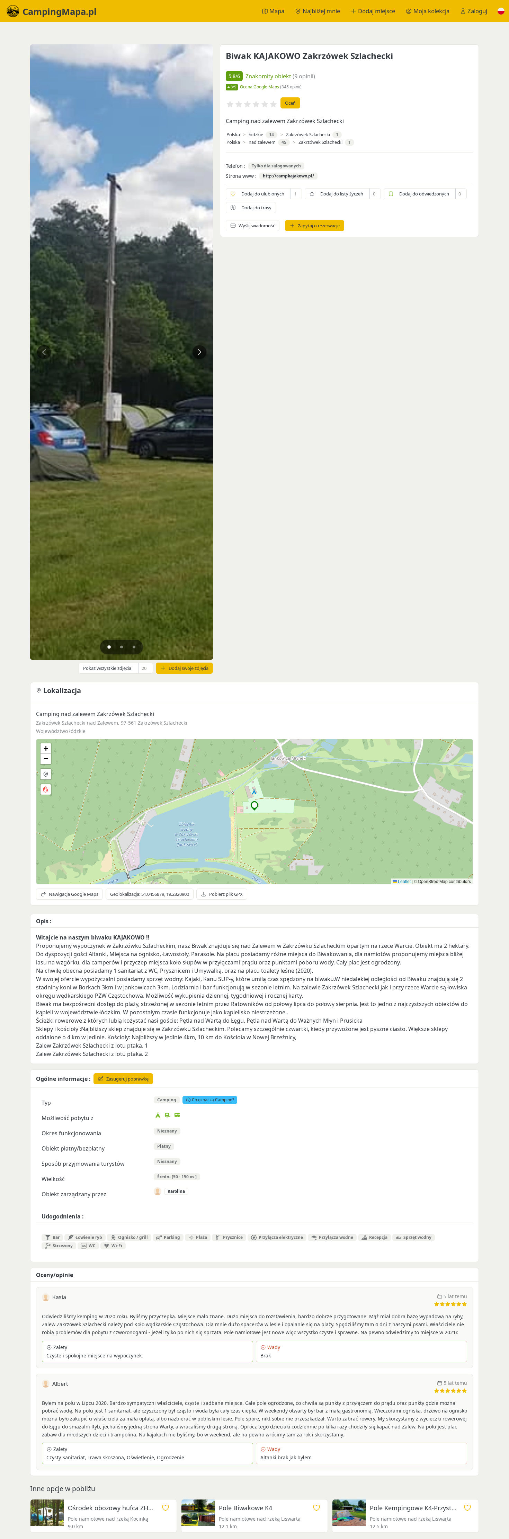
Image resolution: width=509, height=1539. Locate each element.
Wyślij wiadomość (257, 225)
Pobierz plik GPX (226, 894)
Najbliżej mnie (321, 11)
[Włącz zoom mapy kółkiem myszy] (46, 789)
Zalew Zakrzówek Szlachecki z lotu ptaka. (89, 1045)
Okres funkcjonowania (71, 1133)
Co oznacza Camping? (213, 1100)
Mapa (276, 11)
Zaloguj (477, 11)
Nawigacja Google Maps (73, 894)
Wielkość (53, 1179)
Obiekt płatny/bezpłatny (73, 1148)
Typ (46, 1103)
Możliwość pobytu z (67, 1118)
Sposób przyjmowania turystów (83, 1164)
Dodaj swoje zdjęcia (188, 668)
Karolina (176, 1191)
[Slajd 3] (134, 647)
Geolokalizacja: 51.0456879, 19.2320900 (149, 894)
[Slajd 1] (109, 647)
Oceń (290, 103)
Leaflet (404, 881)
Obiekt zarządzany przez (74, 1194)
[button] (501, 11)
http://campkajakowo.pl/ (288, 176)
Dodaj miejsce (376, 11)
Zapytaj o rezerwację (319, 225)
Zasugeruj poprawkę (127, 1079)
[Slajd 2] (121, 647)
